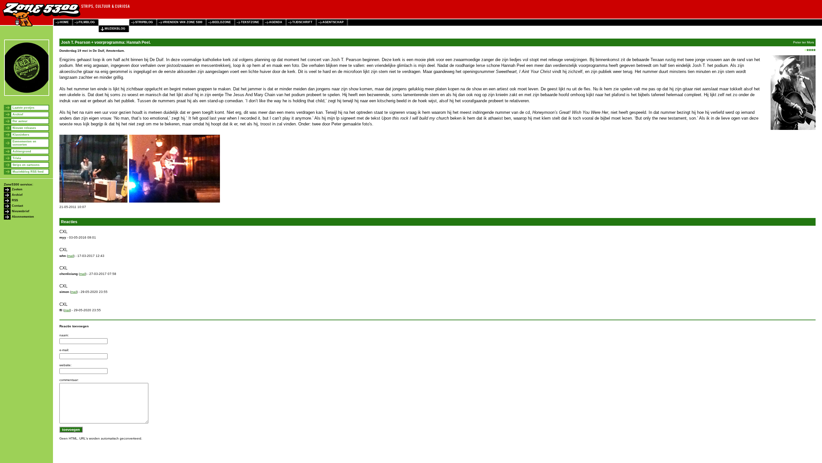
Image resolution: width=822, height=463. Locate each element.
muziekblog (115, 28)
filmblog (87, 22)
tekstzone (250, 22)
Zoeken (17, 189)
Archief (18, 114)
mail (71, 256)
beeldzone (221, 22)
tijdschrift (302, 22)
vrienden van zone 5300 (182, 22)
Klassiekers (21, 134)
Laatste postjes (23, 107)
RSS (15, 200)
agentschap (333, 22)
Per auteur (20, 121)
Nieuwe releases (24, 128)
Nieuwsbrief (20, 211)
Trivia (17, 158)
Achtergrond (22, 151)
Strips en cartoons (26, 165)
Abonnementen (23, 216)
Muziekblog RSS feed (28, 171)
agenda (275, 22)
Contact (17, 205)
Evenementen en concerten (24, 143)
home (64, 22)
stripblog (144, 22)
